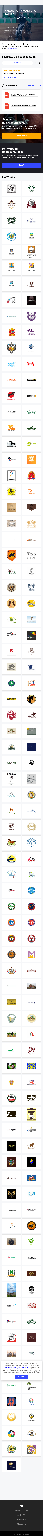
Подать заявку (21, 136)
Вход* (21, 165)
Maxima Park (21, 1519)
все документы (34, 85)
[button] (40, 63)
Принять (21, 1377)
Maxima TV (21, 1524)
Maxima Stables (21, 1511)
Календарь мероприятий (14, 36)
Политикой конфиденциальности (16, 1368)
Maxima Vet (21, 1515)
